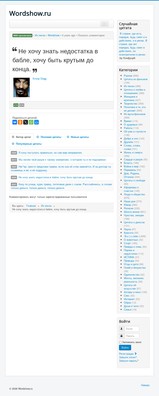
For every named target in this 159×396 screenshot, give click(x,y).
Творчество (134, 103)
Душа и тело (134, 306)
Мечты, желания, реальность (134, 279)
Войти (125, 347)
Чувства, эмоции (134, 216)
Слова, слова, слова (132, 147)
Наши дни (133, 201)
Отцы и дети (133, 264)
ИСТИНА (131, 257)
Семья (130, 309)
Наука (130, 229)
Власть (131, 163)
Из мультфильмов (134, 115)
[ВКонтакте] (14, 122)
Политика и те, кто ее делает (135, 108)
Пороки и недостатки (133, 251)
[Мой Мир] (36, 122)
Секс (129, 295)
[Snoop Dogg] (21, 87)
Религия (132, 208)
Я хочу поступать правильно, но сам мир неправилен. (50, 152)
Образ (130, 302)
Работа (131, 128)
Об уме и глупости (135, 133)
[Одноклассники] (20, 122)
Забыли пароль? (128, 360)
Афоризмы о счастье (132, 189)
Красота (131, 232)
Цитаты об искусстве (132, 286)
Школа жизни (135, 212)
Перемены (132, 170)
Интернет (132, 299)
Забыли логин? (128, 357)
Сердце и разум (136, 159)
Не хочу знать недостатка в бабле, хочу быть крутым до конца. (56, 177)
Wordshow (54, 35)
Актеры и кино (135, 292)
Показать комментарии (91, 35)
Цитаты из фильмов (136, 80)
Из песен (40, 35)
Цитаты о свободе (134, 182)
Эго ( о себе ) (135, 236)
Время (131, 121)
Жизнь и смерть (133, 154)
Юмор (130, 205)
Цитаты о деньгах (134, 223)
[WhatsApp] (31, 122)
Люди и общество (134, 196)
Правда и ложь (135, 246)
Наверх (145, 385)
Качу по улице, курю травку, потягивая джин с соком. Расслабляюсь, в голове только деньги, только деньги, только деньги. (61, 186)
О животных (133, 239)
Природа (131, 260)
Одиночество (134, 274)
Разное (131, 75)
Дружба (131, 142)
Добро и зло (134, 138)
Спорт (130, 243)
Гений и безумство (135, 269)
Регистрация (126, 353)
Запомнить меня (131, 342)
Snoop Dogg (39, 78)
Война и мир (134, 166)
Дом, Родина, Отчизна (132, 175)
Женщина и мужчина (132, 98)
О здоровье (133, 124)
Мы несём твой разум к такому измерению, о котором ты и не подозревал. (63, 159)
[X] (25, 122)
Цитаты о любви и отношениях (134, 91)
